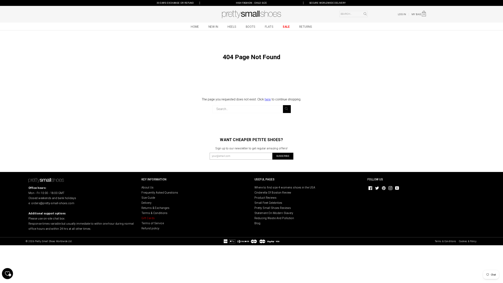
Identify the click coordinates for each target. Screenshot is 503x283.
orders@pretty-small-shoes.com (52, 203)
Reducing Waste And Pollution (274, 218)
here (268, 99)
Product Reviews (265, 197)
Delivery (146, 202)
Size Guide (148, 197)
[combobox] (353, 14)
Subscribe (282, 156)
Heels (232, 26)
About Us (147, 187)
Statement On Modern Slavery (273, 213)
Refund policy (150, 228)
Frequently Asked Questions (159, 192)
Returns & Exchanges (155, 207)
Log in (402, 14)
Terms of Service (152, 223)
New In (213, 26)
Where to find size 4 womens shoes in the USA (284, 187)
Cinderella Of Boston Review (272, 192)
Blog (257, 223)
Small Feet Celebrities (268, 202)
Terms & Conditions (154, 213)
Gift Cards (148, 218)
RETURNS (305, 26)
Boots (250, 26)
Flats (269, 26)
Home (195, 26)
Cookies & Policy (467, 241)
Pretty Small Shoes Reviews (272, 207)
